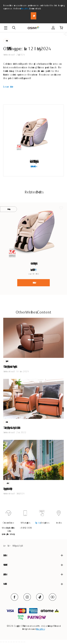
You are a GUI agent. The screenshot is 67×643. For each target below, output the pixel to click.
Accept (33, 16)
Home (3, 545)
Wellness (8, 545)
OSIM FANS (6, 41)
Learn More (8, 86)
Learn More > (34, 166)
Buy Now (33, 282)
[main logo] (33, 28)
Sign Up (37, 522)
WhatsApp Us (25, 522)
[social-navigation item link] (14, 597)
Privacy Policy (25, 8)
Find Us (58, 522)
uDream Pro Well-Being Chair (33, 161)
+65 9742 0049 (25, 527)
